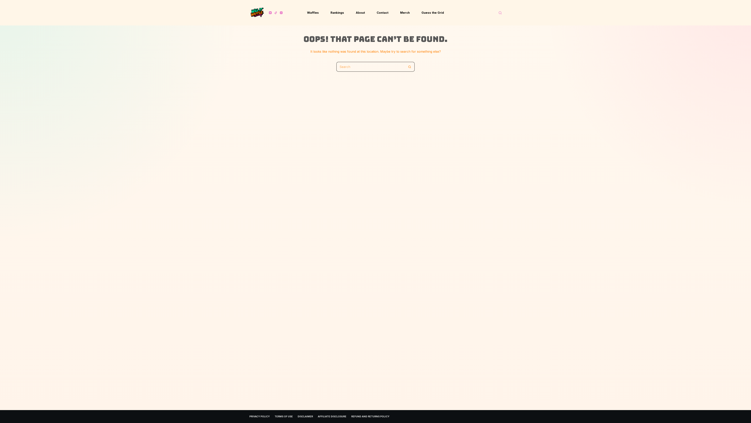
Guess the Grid (432, 12)
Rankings (337, 12)
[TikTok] (275, 12)
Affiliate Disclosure (332, 416)
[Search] (500, 12)
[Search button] (410, 67)
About (360, 12)
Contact (382, 12)
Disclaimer (305, 416)
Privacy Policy (259, 416)
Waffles (313, 12)
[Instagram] (281, 12)
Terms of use (284, 416)
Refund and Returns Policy (370, 416)
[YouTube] (270, 12)
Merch (405, 12)
